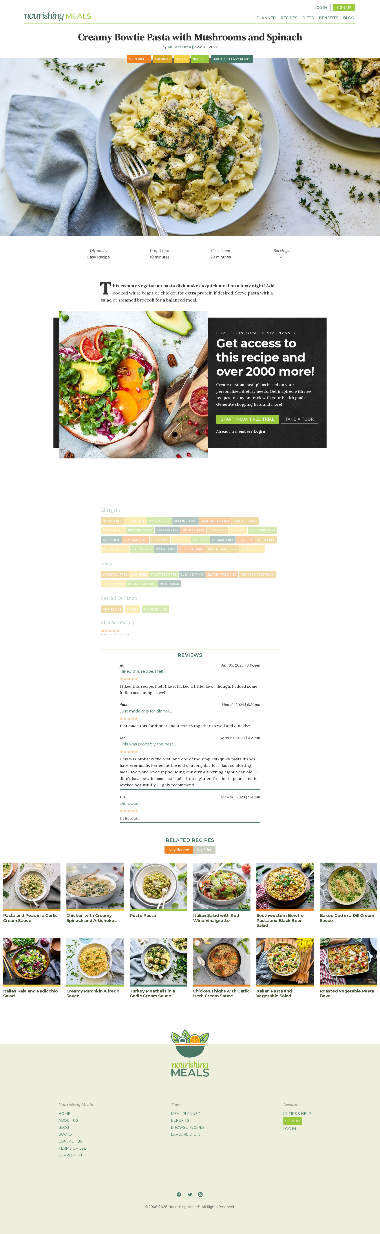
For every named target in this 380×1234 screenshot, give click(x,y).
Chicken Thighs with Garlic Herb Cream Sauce (221, 993)
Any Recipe (178, 849)
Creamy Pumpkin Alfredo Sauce (92, 993)
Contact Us (70, 1141)
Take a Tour (299, 419)
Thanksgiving (155, 609)
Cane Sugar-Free (215, 521)
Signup (292, 1121)
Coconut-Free (115, 549)
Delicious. (129, 803)
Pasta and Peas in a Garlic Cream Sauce (30, 918)
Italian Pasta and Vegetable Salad (274, 993)
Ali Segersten (179, 46)
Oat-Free (200, 540)
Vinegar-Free (193, 530)
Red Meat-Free (140, 530)
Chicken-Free (245, 521)
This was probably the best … (148, 744)
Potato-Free (159, 521)
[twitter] (190, 1194)
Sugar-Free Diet (142, 584)
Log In (320, 7)
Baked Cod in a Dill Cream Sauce (347, 918)
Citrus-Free (141, 549)
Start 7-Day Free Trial (247, 419)
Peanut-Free (113, 530)
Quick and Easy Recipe (232, 59)
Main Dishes (139, 59)
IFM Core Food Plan (258, 574)
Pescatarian (113, 584)
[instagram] (200, 1194)
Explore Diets (186, 1134)
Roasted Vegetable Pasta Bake (347, 993)
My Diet (204, 849)
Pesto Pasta (143, 915)
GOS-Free (139, 574)
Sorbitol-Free (115, 574)
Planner (266, 17)
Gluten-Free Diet (222, 574)
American (162, 59)
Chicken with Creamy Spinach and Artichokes (91, 918)
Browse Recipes (188, 1127)
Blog (348, 17)
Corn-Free (266, 540)
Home (64, 1113)
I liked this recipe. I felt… (143, 671)
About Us (68, 1120)
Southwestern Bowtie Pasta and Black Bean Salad (280, 920)
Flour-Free (135, 521)
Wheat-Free (166, 549)
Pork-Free (160, 540)
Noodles (200, 59)
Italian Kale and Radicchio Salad (30, 993)
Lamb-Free (217, 530)
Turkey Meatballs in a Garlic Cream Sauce (152, 993)
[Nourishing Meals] (57, 16)
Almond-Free (185, 521)
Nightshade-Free (222, 549)
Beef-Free (181, 540)
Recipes (289, 17)
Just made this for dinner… (146, 711)
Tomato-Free (252, 549)
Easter (132, 609)
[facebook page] (179, 1194)
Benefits (328, 17)
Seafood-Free (136, 540)
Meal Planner (185, 1113)
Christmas (112, 609)
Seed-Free (111, 540)
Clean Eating (191, 574)
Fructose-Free (163, 574)
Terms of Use (72, 1148)
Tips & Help (300, 1113)
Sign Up (343, 7)
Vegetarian (169, 584)
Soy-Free (237, 530)
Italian (182, 59)
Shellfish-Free (262, 530)
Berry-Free (112, 521)
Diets (308, 17)
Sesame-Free (167, 530)
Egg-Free (245, 540)
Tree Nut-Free (192, 549)
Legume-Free (223, 540)
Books (65, 1134)
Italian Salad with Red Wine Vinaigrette (216, 918)
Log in (289, 1129)
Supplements (72, 1155)
